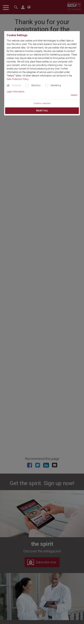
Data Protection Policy (18, 79)
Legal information (15, 91)
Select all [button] (42, 110)
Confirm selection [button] (42, 103)
